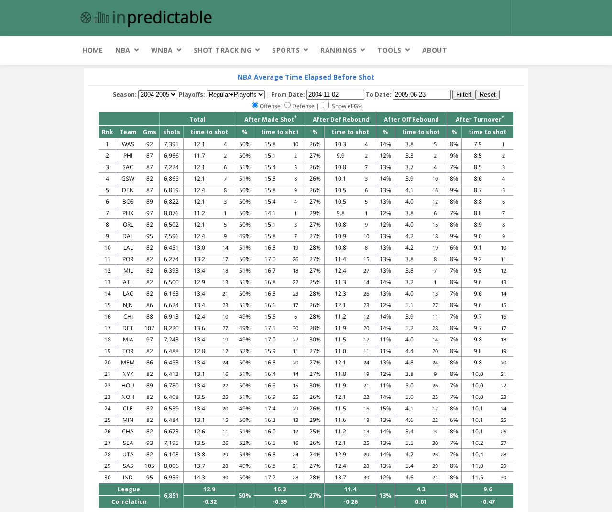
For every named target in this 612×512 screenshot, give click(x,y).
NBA (123, 50)
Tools (389, 50)
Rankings (338, 50)
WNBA (162, 50)
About (435, 50)
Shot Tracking (223, 50)
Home (93, 50)
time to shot (209, 132)
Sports (286, 50)
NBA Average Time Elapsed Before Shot (306, 76)
